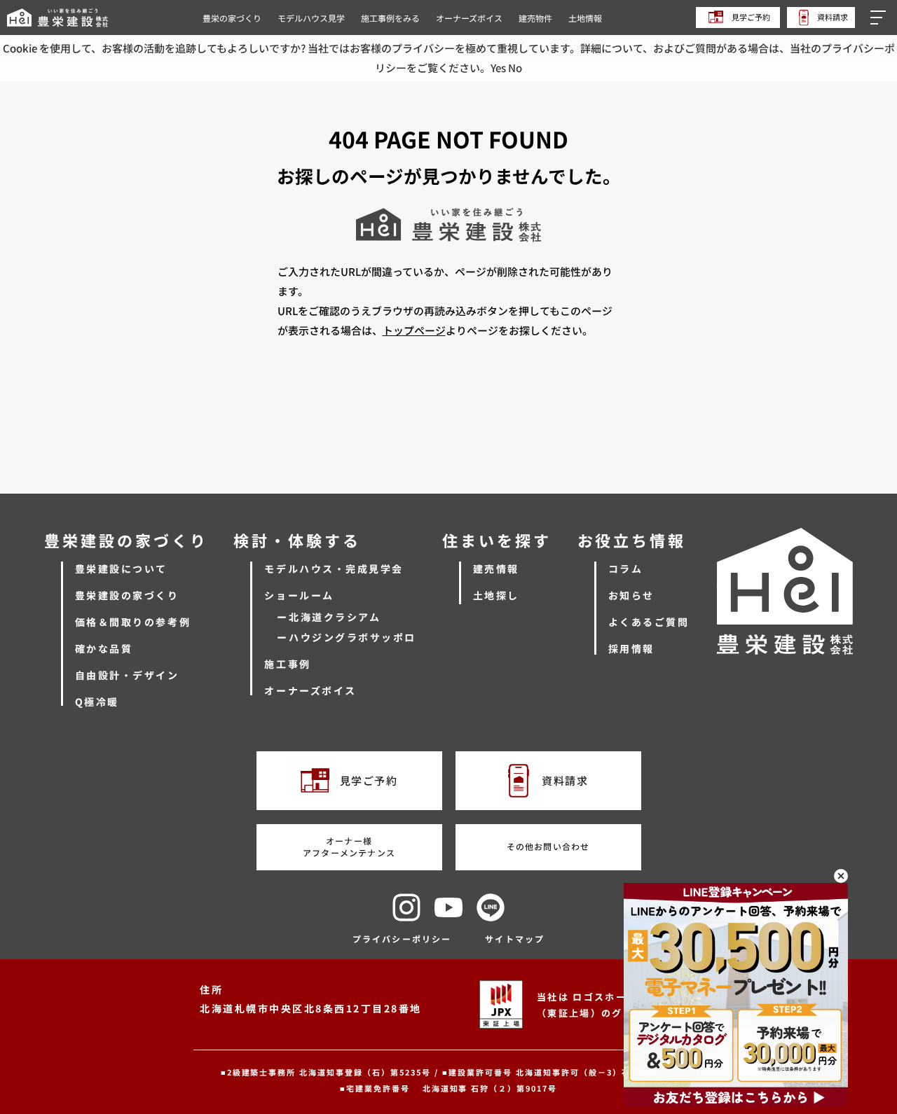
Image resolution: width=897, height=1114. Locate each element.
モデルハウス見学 (311, 18)
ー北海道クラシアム (329, 617)
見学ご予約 (750, 16)
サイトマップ (515, 939)
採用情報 (631, 648)
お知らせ (631, 595)
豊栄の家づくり (232, 18)
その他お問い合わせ (548, 846)
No (515, 67)
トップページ (414, 330)
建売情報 (496, 569)
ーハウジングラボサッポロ (346, 637)
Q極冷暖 (97, 702)
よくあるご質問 (649, 622)
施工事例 (287, 664)
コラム (625, 569)
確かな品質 (104, 648)
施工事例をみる (390, 18)
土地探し (496, 595)
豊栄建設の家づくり (127, 595)
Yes (498, 67)
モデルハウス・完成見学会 (333, 569)
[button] (880, 18)
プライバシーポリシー (402, 939)
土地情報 (585, 18)
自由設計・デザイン (127, 675)
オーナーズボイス (469, 18)
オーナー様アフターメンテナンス (349, 846)
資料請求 (832, 16)
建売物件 (535, 18)
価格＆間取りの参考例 (133, 622)
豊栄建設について (121, 569)
